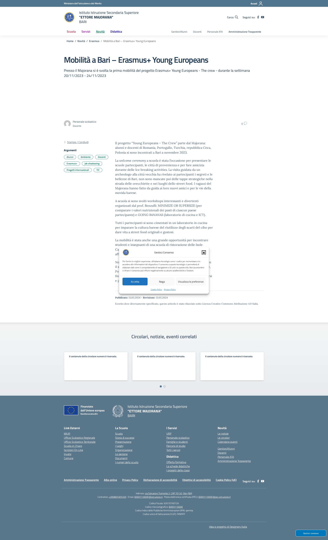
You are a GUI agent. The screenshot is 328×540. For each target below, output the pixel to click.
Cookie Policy (156, 289)
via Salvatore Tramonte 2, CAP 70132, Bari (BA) (168, 493)
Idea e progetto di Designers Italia (228, 527)
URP (168, 434)
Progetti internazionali (78, 170)
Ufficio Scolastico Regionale (79, 438)
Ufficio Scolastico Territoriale (79, 442)
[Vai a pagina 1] (161, 386)
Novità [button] (100, 31)
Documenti (121, 458)
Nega (162, 281)
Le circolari (224, 438)
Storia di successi (124, 438)
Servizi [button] (85, 31)
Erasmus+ (72, 163)
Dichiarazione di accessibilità (160, 480)
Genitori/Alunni (179, 32)
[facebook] (258, 17)
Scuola (119, 434)
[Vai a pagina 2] (164, 386)
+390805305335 (117, 497)
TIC (98, 170)
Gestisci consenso (311, 533)
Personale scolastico (177, 438)
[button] (204, 252)
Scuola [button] (71, 31)
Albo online (110, 480)
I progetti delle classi (178, 470)
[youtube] (262, 17)
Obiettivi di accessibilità (196, 480)
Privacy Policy (170, 289)
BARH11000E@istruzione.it (148, 497)
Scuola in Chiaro (73, 446)
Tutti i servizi (173, 450)
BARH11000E (176, 507)
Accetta (135, 281)
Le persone (121, 454)
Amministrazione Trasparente (245, 32)
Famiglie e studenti (177, 442)
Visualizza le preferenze (191, 281)
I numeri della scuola (126, 462)
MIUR (67, 434)
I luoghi (119, 446)
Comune (68, 458)
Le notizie (223, 434)
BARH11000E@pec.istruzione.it (215, 497)
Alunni (70, 157)
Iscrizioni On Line (73, 450)
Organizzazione (123, 450)
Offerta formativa (176, 462)
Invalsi (67, 454)
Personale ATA (215, 32)
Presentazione (123, 442)
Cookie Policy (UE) (226, 480)
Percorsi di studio (175, 446)
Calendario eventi (227, 442)
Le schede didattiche (178, 466)
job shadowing (92, 163)
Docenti (197, 32)
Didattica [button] (116, 31)
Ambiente (86, 157)
